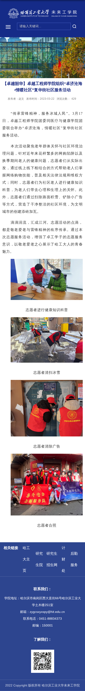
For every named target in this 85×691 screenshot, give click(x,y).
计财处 (63, 559)
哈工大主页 (26, 559)
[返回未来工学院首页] (42, 13)
